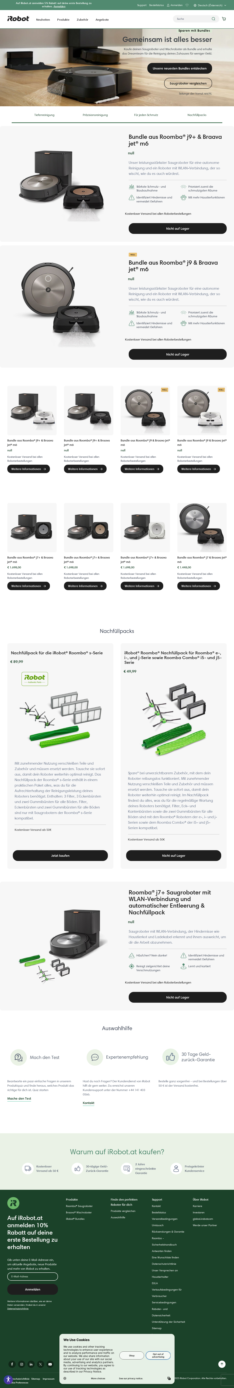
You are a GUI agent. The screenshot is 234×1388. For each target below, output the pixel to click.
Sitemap (157, 1328)
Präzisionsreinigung (95, 115)
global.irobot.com (203, 1218)
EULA (155, 1283)
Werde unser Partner (205, 1225)
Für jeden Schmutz (146, 115)
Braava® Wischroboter (79, 1212)
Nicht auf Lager (177, 228)
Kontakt (88, 1103)
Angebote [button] (102, 19)
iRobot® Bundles (75, 1218)
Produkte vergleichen (123, 1211)
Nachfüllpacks (197, 115)
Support (141, 5)
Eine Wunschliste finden (165, 1257)
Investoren (199, 1212)
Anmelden (59, 6)
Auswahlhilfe (118, 1217)
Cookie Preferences (17, 1382)
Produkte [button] (63, 19)
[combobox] (196, 18)
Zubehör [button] (82, 19)
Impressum (48, 1378)
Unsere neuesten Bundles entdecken (180, 68)
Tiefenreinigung (44, 115)
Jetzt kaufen (60, 855)
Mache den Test (19, 1098)
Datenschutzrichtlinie (18, 1308)
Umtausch (158, 1225)
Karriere (197, 1206)
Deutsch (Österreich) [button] (210, 5)
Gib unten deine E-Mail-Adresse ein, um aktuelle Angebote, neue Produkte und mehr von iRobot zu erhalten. (32, 1264)
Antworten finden (162, 1251)
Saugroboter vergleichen (188, 83)
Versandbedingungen (165, 1218)
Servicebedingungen (164, 1302)
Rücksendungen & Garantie (168, 1231)
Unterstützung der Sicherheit (168, 1321)
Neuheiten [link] (43, 19)
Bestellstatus (156, 5)
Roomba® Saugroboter (79, 1206)
